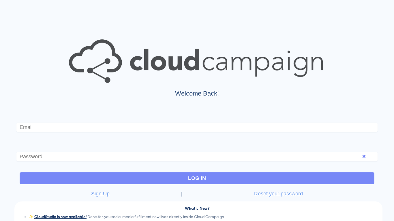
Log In (197, 178)
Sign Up (100, 194)
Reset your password (278, 194)
